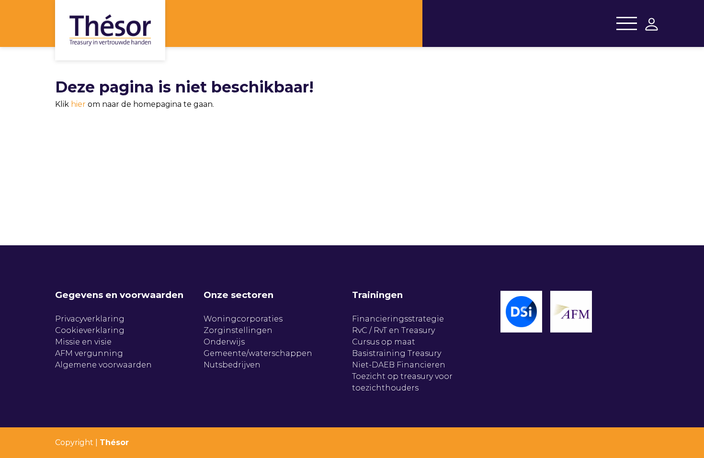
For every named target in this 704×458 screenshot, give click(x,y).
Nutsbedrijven (232, 364)
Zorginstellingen (238, 330)
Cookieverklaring (90, 330)
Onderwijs (224, 341)
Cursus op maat (383, 341)
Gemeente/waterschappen (258, 353)
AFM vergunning (89, 353)
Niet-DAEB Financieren (398, 364)
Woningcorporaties (243, 318)
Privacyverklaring (90, 318)
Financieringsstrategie (398, 318)
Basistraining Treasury (396, 353)
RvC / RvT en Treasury (393, 330)
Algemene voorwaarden (103, 364)
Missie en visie (83, 341)
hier (78, 104)
